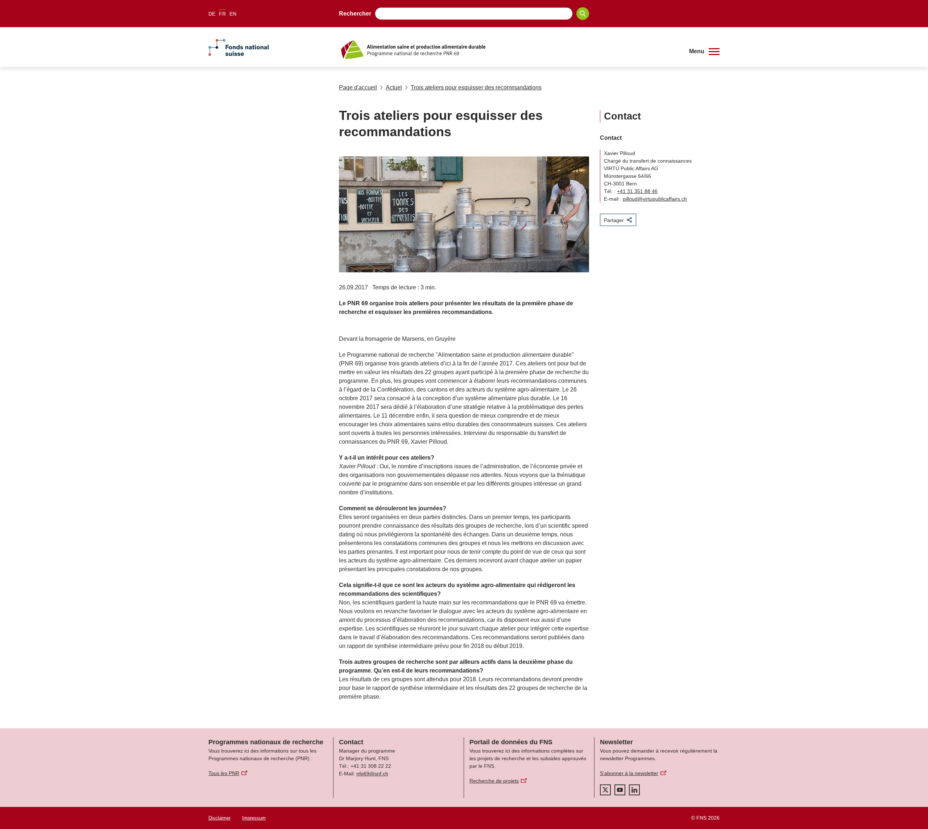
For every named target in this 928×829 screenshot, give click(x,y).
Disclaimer (219, 818)
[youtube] (619, 789)
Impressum (254, 818)
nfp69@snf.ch (372, 773)
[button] (704, 51)
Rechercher (355, 14)
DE (211, 14)
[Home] (509, 49)
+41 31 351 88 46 (637, 191)
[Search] (582, 13)
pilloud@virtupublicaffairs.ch (655, 199)
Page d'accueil (358, 87)
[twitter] (605, 789)
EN (232, 14)
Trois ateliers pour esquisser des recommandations (476, 87)
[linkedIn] (634, 789)
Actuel (394, 87)
